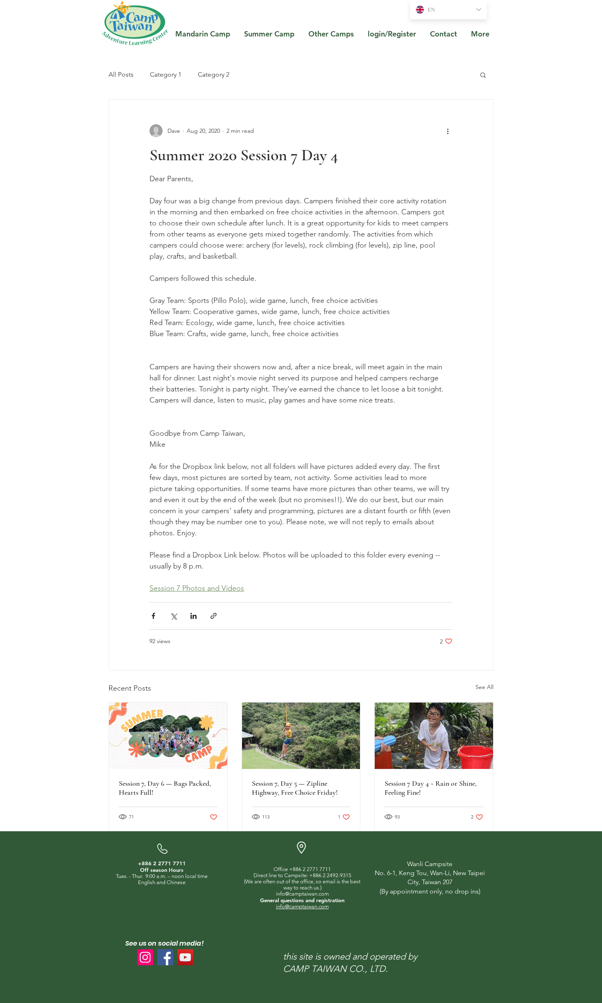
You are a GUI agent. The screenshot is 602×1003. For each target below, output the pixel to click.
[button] (483, 74)
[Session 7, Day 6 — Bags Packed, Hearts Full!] (168, 736)
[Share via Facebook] (153, 616)
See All (484, 687)
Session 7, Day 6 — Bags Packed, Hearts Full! (165, 788)
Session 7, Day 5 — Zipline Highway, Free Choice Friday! (295, 788)
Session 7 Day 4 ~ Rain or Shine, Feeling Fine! (431, 788)
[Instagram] (145, 957)
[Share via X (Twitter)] (173, 616)
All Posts (121, 74)
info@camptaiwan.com (302, 894)
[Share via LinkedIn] (193, 616)
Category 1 (165, 74)
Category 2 (213, 74)
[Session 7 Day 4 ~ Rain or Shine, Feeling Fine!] (434, 736)
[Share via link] (213, 616)
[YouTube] (185, 957)
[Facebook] (165, 957)
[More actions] (448, 131)
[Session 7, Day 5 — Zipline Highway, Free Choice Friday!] (301, 736)
